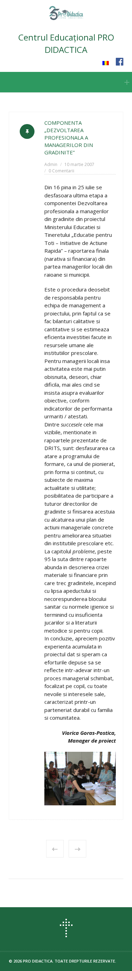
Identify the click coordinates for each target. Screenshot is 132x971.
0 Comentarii (61, 171)
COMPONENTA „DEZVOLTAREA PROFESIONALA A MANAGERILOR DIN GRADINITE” (68, 137)
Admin (50, 164)
